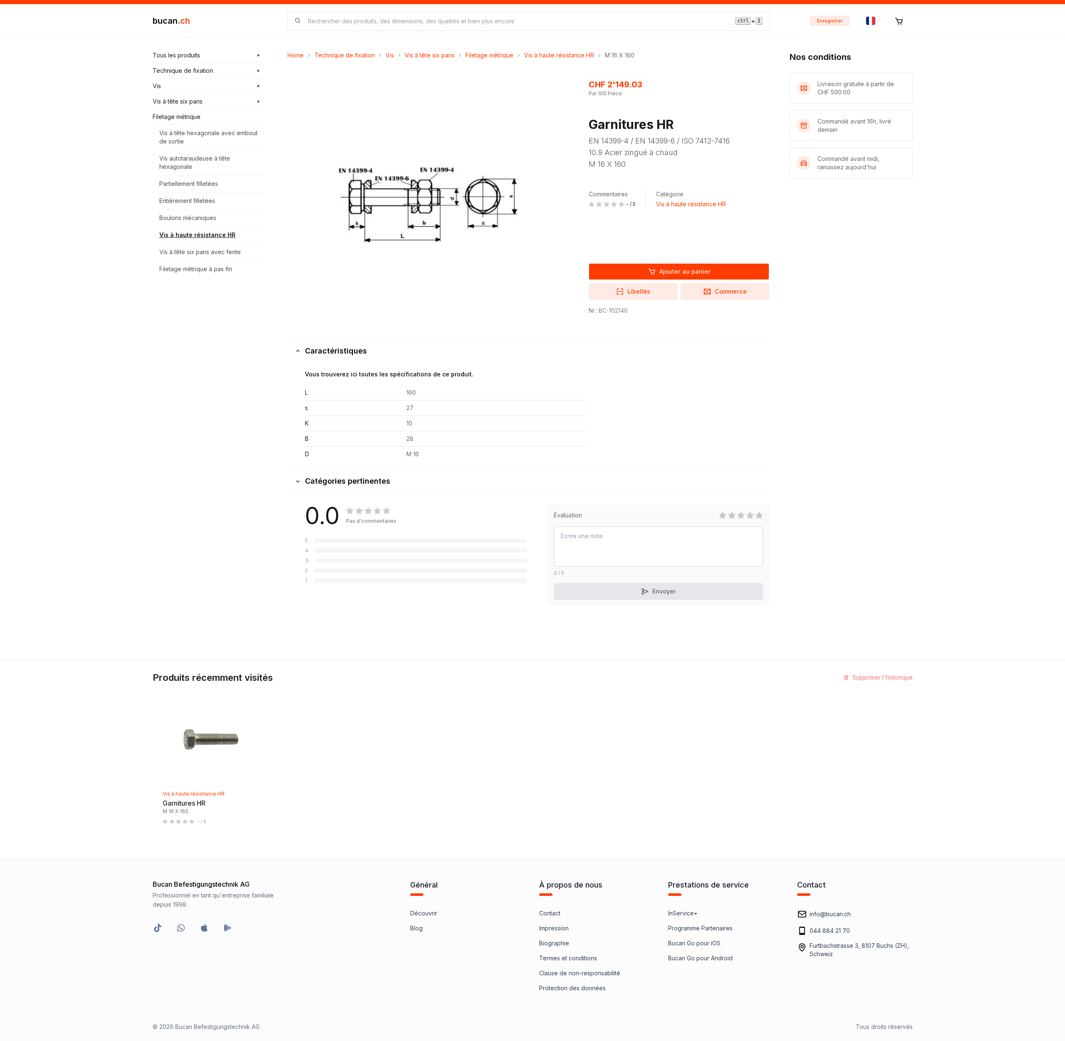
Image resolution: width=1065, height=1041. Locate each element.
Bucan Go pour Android (700, 958)
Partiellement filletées (188, 183)
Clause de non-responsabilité (579, 973)
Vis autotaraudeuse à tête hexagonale (194, 162)
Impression (554, 928)
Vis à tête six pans (430, 55)
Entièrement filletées (187, 200)
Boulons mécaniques (187, 217)
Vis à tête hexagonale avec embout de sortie (208, 137)
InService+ (683, 913)
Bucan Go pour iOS (694, 943)
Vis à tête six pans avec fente (200, 251)
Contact (549, 913)
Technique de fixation (345, 55)
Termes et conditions (568, 958)
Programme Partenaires (700, 928)
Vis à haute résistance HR (197, 234)
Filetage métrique (489, 55)
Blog (416, 928)
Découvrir (423, 913)
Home (295, 55)
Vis (390, 55)
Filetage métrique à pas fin (195, 268)
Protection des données (572, 988)
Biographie (554, 943)
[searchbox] (516, 21)
